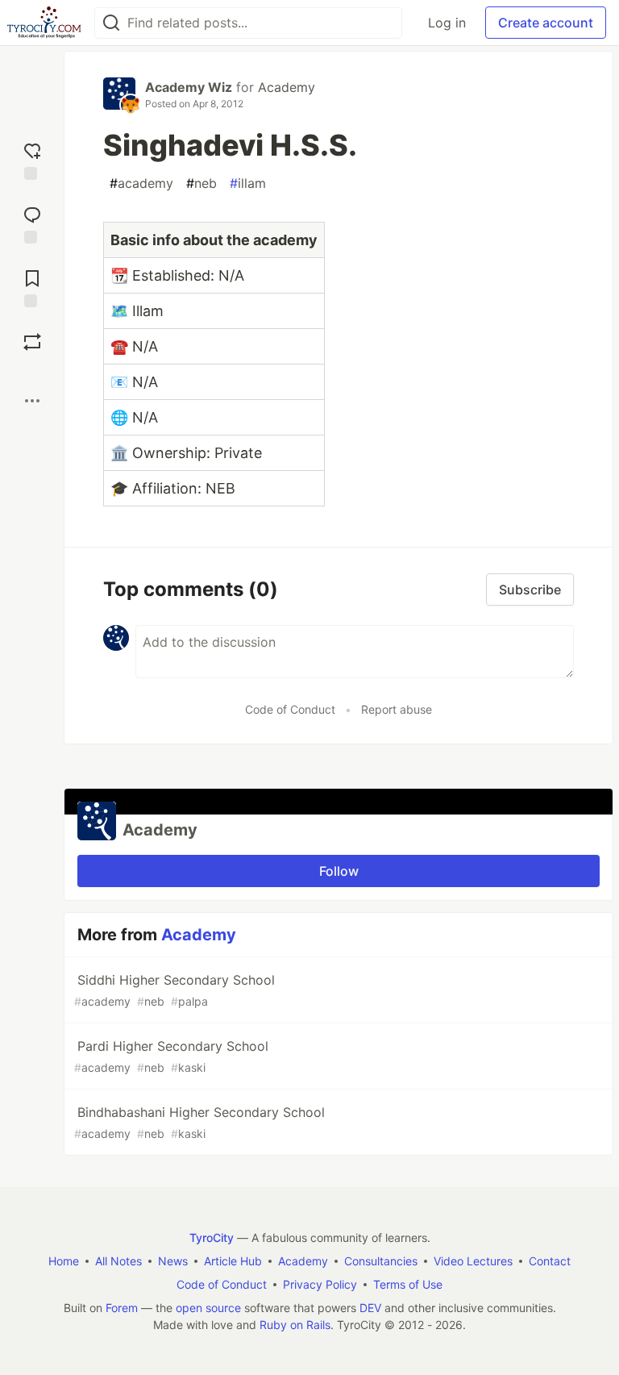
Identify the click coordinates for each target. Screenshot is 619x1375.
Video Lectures (473, 1261)
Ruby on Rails (295, 1324)
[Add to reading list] (32, 286)
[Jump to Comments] (32, 223)
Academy (286, 87)
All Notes (118, 1261)
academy (141, 183)
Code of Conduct (290, 709)
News (173, 1261)
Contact (550, 1261)
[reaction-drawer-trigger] (32, 159)
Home (63, 1261)
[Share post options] (32, 401)
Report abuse (396, 709)
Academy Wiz (188, 87)
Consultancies (381, 1261)
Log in (447, 23)
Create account (545, 23)
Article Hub (233, 1261)
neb (201, 183)
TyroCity (211, 1237)
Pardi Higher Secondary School (171, 1056)
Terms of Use (407, 1284)
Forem (122, 1308)
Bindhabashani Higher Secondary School (199, 1122)
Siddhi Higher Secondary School (174, 990)
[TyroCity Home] (43, 22)
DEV (370, 1308)
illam (248, 183)
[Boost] (32, 342)
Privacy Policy (320, 1284)
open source (208, 1308)
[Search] (111, 23)
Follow (339, 871)
